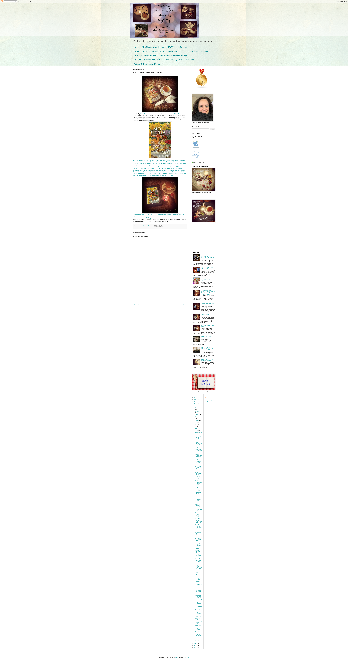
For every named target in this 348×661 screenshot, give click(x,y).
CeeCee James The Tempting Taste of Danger (198, 457)
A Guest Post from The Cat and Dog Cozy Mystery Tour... (207, 279)
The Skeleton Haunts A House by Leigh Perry (198, 597)
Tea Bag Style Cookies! (198, 433)
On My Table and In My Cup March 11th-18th (198, 520)
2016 (195, 643)
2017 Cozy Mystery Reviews (171, 51)
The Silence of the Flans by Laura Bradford (198, 573)
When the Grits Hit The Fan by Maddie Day (198, 621)
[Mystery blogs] (202, 88)
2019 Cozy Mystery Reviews (179, 47)
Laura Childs (143, 114)
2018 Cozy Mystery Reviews (145, 51)
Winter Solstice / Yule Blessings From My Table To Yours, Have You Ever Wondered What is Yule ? (208, 292)
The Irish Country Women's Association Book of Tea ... (198, 604)
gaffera (177, 657)
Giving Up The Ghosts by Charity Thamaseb (198, 633)
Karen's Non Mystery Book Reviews (148, 60)
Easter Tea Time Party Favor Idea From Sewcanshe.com (198, 507)
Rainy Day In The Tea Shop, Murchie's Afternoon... (208, 360)
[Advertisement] (160, 290)
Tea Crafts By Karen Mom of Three (180, 60)
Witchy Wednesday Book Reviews (174, 55)
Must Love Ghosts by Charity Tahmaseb (198, 500)
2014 (195, 647)
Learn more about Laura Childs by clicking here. (145, 218)
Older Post (183, 304)
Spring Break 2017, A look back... (198, 463)
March (196, 430)
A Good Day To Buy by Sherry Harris (198, 438)
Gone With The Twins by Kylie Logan (198, 560)
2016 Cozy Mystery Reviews (198, 51)
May (196, 426)
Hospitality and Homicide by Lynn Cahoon (198, 545)
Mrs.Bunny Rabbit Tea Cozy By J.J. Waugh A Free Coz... (198, 484)
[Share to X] (158, 226)
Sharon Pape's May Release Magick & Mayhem (198, 445)
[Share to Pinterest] (162, 226)
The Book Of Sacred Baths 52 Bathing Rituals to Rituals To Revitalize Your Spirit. (207, 257)
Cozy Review (140, 228)
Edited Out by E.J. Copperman (198, 534)
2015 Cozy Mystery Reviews (145, 55)
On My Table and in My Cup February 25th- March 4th (198, 613)
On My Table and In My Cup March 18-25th (198, 468)
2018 (195, 403)
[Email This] (155, 226)
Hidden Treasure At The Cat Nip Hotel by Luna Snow (198, 475)
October (197, 414)
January (197, 640)
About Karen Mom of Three (153, 47)
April (196, 428)
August (197, 420)
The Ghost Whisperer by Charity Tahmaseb (198, 591)
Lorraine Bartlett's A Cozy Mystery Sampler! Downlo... (198, 553)
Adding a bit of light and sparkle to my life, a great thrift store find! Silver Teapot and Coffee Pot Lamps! (208, 349)
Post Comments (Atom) (145, 307)
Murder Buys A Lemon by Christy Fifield (207, 268)
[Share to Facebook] (160, 226)
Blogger (187, 657)
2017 (195, 406)
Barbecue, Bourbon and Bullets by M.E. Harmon (198, 584)
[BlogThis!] (157, 226)
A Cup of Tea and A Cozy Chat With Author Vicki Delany (198, 493)
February (197, 638)
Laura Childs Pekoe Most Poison (198, 578)
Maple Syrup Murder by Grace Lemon (198, 627)
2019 (195, 401)
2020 (195, 399)
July (196, 422)
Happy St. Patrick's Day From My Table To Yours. (198, 527)
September (197, 416)
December (197, 407)
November (197, 411)
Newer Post (136, 304)
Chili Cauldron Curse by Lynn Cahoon (207, 315)
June (196, 424)
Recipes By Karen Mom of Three (147, 64)
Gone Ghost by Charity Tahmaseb (198, 540)
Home (136, 47)
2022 (195, 397)
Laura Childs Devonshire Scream (198, 451)
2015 (195, 645)
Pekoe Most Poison (179, 114)
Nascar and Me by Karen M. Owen (198, 514)
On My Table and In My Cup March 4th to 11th (198, 567)
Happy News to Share (206, 336)
